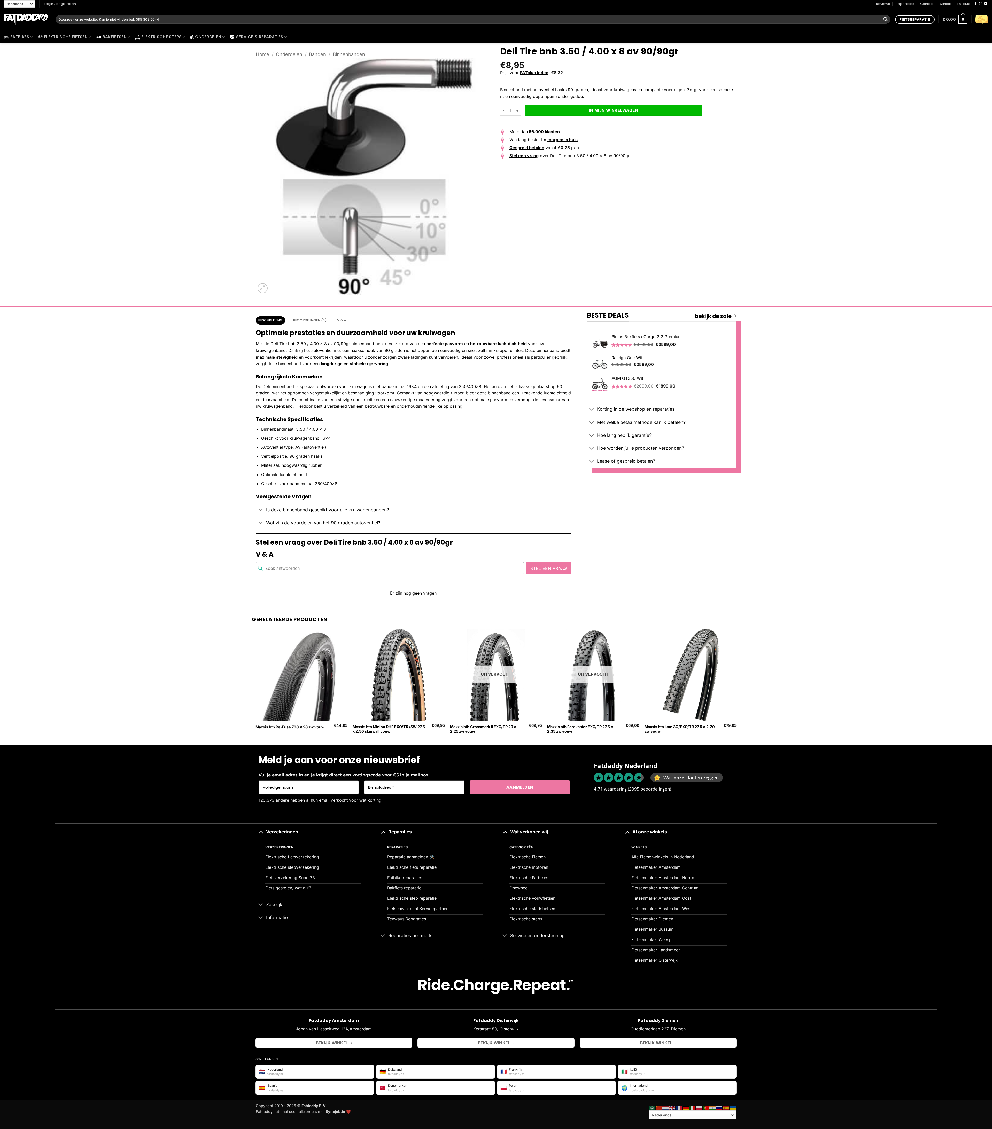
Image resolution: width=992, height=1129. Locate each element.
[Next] (736, 686)
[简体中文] (659, 1107)
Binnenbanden (349, 54)
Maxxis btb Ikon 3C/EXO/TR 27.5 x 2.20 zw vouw (680, 729)
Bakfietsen (115, 37)
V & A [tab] (341, 320)
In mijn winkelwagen (613, 110)
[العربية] (652, 1107)
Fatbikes (19, 37)
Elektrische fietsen (66, 37)
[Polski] (699, 1107)
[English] (672, 1107)
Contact (927, 4)
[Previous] (256, 686)
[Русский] (719, 1107)
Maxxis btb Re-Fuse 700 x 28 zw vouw (289, 727)
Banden (317, 54)
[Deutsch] (686, 1107)
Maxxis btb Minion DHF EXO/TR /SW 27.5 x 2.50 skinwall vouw (389, 729)
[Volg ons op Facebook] (975, 4)
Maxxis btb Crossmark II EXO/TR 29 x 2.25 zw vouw (483, 729)
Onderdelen (208, 37)
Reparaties (905, 4)
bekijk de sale (713, 316)
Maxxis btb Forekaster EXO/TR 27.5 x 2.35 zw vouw (580, 729)
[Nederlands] (665, 1107)
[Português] (706, 1107)
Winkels (945, 4)
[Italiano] (692, 1107)
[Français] (679, 1107)
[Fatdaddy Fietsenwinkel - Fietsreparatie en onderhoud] (26, 20)
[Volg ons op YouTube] (985, 4)
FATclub (963, 4)
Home (262, 54)
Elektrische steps (161, 37)
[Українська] (733, 1107)
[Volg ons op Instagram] (980, 4)
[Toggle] (261, 510)
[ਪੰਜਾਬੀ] (712, 1107)
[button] (954, 19)
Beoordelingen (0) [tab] (310, 320)
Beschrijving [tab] (270, 320)
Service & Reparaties (259, 37)
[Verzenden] (885, 19)
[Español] (726, 1107)
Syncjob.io (335, 1111)
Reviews (883, 4)
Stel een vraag (548, 568)
